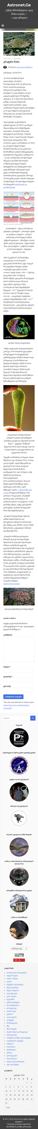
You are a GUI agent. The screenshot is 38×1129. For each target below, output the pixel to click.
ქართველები (12, 1055)
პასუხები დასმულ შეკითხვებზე (19, 1038)
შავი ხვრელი (12, 1058)
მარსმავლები (12, 1023)
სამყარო (10, 1044)
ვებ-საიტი (7, 686)
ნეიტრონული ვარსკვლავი (17, 1032)
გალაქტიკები (12, 993)
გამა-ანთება (11, 996)
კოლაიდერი (12, 1017)
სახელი (7, 667)
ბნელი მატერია (13, 990)
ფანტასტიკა (11, 1049)
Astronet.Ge (19, 5)
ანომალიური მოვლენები (17, 972)
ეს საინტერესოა (13, 1005)
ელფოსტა (8, 676)
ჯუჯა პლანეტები (13, 1064)
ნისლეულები (12, 1035)
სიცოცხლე (11, 1047)
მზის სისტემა (12, 1029)
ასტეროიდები (12, 975)
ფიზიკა (9, 1052)
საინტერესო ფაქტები (15, 1041)
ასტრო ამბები (12, 978)
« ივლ (7, 1107)
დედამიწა (17, 59)
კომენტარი (7, 635)
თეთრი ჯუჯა (11, 1011)
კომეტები (10, 1020)
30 (32, 1099)
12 (15, 1091)
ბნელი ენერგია (13, 987)
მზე (8, 1026)
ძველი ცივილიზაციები (15, 1061)
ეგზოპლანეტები (13, 1002)
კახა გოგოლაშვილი (24, 67)
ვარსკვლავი (12, 1008)
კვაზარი (10, 1014)
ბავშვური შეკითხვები (15, 984)
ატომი (9, 981)
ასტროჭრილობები (11, 584)
